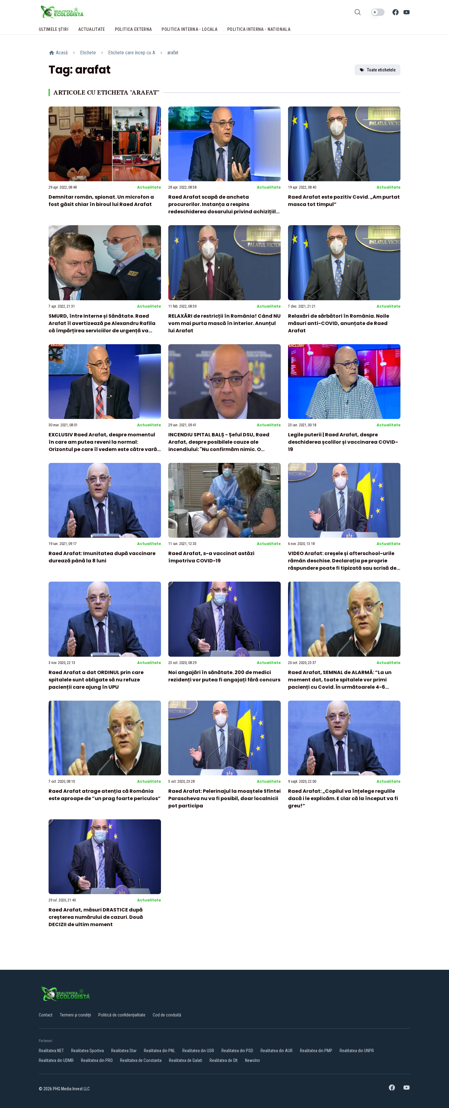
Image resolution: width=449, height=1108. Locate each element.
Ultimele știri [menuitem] (53, 29)
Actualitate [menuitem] (91, 29)
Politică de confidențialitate (121, 1014)
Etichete (88, 53)
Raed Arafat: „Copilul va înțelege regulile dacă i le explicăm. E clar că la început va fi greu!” (343, 798)
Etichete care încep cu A (131, 53)
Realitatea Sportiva (87, 1050)
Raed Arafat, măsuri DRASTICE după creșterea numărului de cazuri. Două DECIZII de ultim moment (96, 917)
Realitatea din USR (198, 1050)
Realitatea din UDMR (56, 1060)
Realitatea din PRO (97, 1060)
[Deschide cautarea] (358, 12)
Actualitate (149, 187)
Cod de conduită (167, 1014)
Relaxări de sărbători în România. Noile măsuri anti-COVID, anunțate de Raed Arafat (338, 323)
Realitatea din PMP (316, 1050)
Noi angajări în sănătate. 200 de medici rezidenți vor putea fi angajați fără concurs (224, 676)
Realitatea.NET (51, 1050)
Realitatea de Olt (224, 1060)
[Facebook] (395, 12)
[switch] (378, 12)
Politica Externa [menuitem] (133, 29)
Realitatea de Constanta (141, 1060)
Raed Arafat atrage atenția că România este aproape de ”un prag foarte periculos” (105, 795)
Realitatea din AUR (277, 1050)
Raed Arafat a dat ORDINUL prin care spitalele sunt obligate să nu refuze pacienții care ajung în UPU (96, 680)
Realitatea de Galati (185, 1060)
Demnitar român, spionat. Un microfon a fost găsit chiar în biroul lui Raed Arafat (101, 200)
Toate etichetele (381, 69)
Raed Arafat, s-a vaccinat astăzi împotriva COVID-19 (211, 557)
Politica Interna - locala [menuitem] (189, 29)
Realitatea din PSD (237, 1050)
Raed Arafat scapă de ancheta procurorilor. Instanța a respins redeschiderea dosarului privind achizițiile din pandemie (223, 207)
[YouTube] (406, 12)
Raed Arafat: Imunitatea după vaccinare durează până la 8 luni (102, 557)
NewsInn (252, 1060)
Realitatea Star (124, 1050)
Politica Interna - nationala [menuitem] (258, 29)
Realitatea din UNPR (357, 1050)
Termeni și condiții (75, 1014)
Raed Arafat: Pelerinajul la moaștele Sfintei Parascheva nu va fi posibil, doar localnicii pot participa (224, 798)
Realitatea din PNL (159, 1050)
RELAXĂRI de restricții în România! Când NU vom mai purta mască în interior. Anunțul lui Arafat (224, 323)
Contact (46, 1014)
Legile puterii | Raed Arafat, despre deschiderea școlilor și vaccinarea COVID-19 (343, 442)
